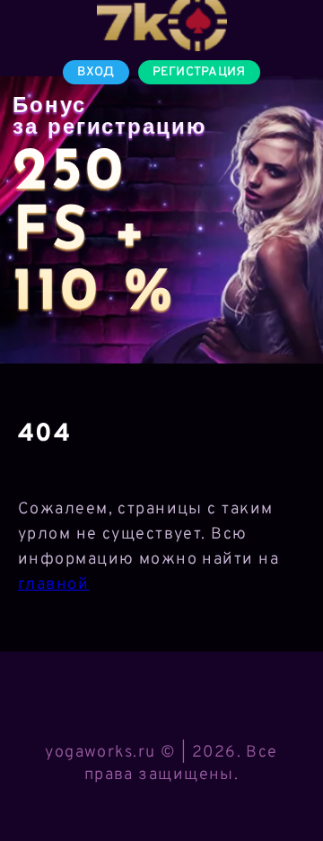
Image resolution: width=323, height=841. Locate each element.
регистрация (199, 72)
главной (53, 584)
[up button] (283, 781)
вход (95, 72)
